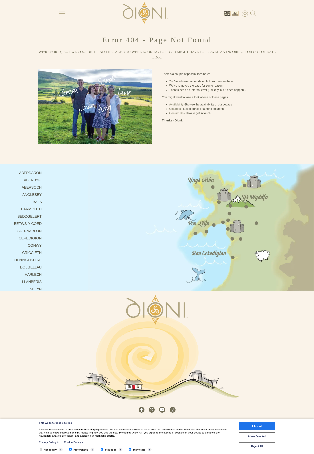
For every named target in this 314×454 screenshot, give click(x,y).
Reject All (257, 446)
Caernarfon (30, 231)
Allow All (257, 426)
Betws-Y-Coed (28, 224)
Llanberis (32, 282)
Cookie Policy (73, 442)
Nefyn (36, 289)
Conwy (35, 245)
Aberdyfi (33, 180)
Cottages (175, 108)
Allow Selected (257, 436)
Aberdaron (31, 173)
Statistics (110, 449)
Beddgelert (30, 216)
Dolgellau (31, 267)
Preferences (80, 449)
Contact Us (176, 113)
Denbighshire (28, 260)
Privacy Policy (49, 442)
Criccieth (32, 253)
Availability (176, 104)
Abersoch (32, 187)
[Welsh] (236, 13)
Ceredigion (31, 238)
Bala (38, 202)
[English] (228, 13)
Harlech (34, 274)
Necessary (50, 449)
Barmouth (32, 209)
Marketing (139, 449)
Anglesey (32, 195)
